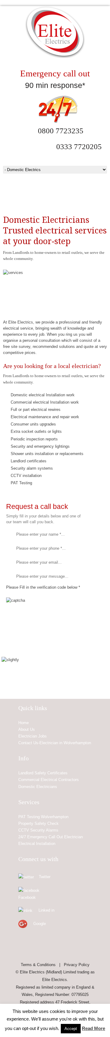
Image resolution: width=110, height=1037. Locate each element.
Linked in (46, 910)
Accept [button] (70, 1028)
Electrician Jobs (32, 736)
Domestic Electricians (37, 786)
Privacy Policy (77, 964)
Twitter (44, 876)
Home (23, 722)
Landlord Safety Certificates (43, 773)
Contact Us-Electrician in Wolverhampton (54, 743)
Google (39, 923)
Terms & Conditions (38, 964)
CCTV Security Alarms (38, 830)
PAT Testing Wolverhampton (43, 817)
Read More (93, 1028)
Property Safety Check (38, 823)
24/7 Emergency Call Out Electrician (50, 837)
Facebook (27, 897)
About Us (26, 729)
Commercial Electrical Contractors (48, 779)
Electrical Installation (36, 843)
